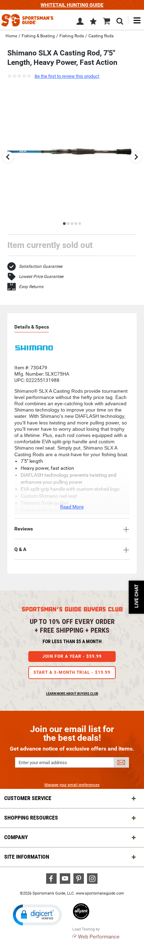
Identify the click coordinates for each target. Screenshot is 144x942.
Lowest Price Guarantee (41, 276)
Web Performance (99, 937)
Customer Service (27, 798)
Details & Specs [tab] (31, 327)
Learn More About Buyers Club (72, 693)
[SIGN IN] (80, 23)
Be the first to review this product (67, 76)
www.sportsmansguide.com (100, 893)
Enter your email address (43, 762)
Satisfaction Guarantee (40, 266)
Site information (26, 856)
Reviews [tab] (23, 529)
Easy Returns (31, 286)
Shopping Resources (31, 817)
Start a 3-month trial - (72, 672)
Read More (72, 507)
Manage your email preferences (72, 785)
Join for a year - (72, 656)
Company (16, 837)
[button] (93, 22)
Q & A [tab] (20, 549)
